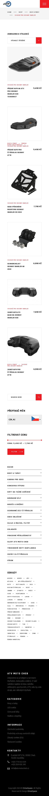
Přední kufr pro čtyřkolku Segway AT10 (15, 152)
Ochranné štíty (13, 712)
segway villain (31, 621)
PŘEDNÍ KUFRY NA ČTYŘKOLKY (17, 144)
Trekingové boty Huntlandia (21, 548)
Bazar (10, 467)
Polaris (31, 606)
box (31, 584)
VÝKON (10, 560)
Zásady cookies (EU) (15, 738)
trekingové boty (13, 627)
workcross (11, 630)
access (9, 578)
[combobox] (24, 40)
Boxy (28, 587)
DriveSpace (27, 788)
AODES (19, 578)
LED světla (11, 708)
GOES (9, 593)
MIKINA (20, 600)
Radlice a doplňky (14, 716)
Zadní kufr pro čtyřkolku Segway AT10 (15, 372)
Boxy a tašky (34, 12)
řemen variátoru (13, 639)
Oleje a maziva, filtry (18, 523)
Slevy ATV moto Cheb (17, 542)
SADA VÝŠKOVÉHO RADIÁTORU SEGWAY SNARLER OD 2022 (15, 209)
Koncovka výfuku (15, 486)
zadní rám (23, 633)
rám (8, 618)
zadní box (11, 633)
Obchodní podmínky (15, 729)
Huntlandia (20, 593)
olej (9, 606)
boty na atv (20, 584)
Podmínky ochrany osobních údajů (21, 733)
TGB (23, 624)
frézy (30, 590)
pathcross (19, 606)
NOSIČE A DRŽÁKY (15, 504)
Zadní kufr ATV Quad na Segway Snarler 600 (14, 315)
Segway (18, 618)
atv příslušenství (24, 581)
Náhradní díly (14, 498)
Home (9, 12)
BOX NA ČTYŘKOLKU (14, 587)
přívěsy (28, 615)
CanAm (9, 590)
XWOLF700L (24, 630)
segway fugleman (14, 621)
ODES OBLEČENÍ (14, 517)
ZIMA (34, 633)
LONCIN (10, 600)
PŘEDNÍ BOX (26, 609)
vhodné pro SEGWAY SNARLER (17, 85)
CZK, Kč (12, 420)
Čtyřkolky (11, 636)
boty (9, 584)
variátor (28, 627)
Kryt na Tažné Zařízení (18, 492)
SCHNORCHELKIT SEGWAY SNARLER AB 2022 (15, 266)
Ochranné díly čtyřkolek (20, 510)
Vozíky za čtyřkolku (17, 554)
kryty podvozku (13, 596)
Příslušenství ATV (14, 615)
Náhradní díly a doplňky (16, 603)
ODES (32, 603)
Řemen (22, 636)
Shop (20, 12)
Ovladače (12, 529)
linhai (27, 596)
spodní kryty (12, 624)
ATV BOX (10, 581)
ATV (28, 578)
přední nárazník (13, 612)
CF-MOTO (20, 590)
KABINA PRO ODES (15, 479)
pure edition (12, 609)
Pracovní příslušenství (19, 535)
